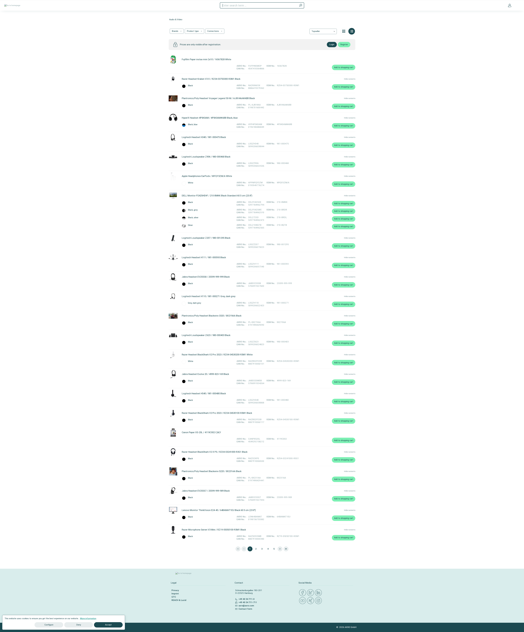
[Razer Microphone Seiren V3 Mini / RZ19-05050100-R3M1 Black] (173, 530)
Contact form (245, 609)
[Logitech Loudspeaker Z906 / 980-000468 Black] (173, 157)
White (190, 183)
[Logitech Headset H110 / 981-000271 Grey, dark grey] (173, 296)
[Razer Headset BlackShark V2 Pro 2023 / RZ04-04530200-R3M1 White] (173, 355)
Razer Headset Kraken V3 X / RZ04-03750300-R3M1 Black (211, 79)
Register (344, 44)
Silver (190, 225)
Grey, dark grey (194, 303)
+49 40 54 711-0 (246, 599)
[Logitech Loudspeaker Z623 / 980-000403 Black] (173, 335)
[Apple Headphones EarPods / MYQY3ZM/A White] (173, 176)
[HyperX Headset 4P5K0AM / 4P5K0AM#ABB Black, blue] (173, 118)
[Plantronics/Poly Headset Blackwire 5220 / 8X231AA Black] (173, 471)
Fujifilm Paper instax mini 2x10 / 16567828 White (206, 59)
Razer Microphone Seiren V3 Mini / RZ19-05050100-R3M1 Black (214, 529)
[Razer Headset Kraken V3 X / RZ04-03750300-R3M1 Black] (173, 79)
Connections (213, 31)
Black (190, 86)
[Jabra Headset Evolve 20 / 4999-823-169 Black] (173, 374)
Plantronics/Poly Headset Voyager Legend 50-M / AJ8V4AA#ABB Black (218, 98)
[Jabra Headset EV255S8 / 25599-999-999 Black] (173, 277)
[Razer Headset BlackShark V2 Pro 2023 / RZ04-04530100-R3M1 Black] (173, 413)
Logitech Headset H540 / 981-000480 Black (204, 393)
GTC (174, 597)
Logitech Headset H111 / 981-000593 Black (204, 257)
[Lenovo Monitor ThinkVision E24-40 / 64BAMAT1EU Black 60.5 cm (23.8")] (173, 510)
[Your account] (509, 5)
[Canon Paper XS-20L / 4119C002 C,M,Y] (173, 432)
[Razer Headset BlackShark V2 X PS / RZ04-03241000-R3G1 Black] (173, 452)
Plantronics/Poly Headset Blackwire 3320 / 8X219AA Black (211, 315)
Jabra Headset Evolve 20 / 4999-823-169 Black (205, 374)
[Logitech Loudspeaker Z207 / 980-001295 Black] (173, 238)
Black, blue (192, 125)
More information (88, 618)
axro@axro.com (246, 605)
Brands (175, 31)
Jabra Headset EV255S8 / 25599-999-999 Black (206, 276)
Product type (193, 31)
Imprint (175, 593)
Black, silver (193, 218)
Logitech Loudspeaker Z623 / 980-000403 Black (206, 335)
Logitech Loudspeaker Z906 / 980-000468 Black (206, 156)
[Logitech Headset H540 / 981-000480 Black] (173, 393)
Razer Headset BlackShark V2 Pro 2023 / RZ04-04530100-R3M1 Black (217, 413)
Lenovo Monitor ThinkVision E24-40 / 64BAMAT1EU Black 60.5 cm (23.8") (219, 510)
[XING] (311, 601)
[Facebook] (303, 593)
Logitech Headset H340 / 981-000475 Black (204, 137)
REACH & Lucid (179, 600)
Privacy (175, 590)
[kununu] (311, 593)
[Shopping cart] (518, 4)
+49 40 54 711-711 (248, 602)
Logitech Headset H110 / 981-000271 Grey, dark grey (208, 296)
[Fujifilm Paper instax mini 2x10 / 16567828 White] (173, 59)
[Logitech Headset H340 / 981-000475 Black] (173, 137)
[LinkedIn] (319, 593)
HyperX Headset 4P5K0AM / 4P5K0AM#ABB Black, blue (210, 117)
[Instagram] (319, 601)
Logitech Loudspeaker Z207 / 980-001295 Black (206, 238)
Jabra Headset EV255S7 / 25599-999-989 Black (206, 490)
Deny (78, 625)
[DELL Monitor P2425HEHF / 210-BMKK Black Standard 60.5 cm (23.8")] (173, 196)
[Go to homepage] (12, 5)
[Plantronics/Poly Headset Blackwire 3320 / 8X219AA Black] (173, 316)
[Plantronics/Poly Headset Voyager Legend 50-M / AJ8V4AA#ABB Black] (173, 98)
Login (331, 44)
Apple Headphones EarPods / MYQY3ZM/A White (207, 176)
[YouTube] (303, 601)
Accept (108, 625)
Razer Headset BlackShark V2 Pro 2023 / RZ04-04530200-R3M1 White (217, 354)
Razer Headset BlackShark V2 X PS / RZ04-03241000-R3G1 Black (214, 451)
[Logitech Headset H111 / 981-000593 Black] (173, 257)
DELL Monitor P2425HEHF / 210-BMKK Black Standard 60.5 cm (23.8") (217, 195)
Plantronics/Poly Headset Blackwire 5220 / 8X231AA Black (211, 471)
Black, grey (193, 210)
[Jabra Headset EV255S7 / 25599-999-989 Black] (173, 491)
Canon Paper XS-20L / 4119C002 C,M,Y (201, 432)
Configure (48, 625)
